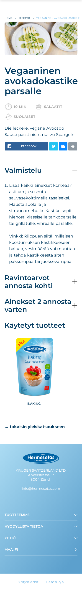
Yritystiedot (28, 582)
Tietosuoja (54, 582)
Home (9, 18)
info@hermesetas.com (41, 488)
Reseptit (24, 18)
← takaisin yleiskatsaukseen (35, 426)
